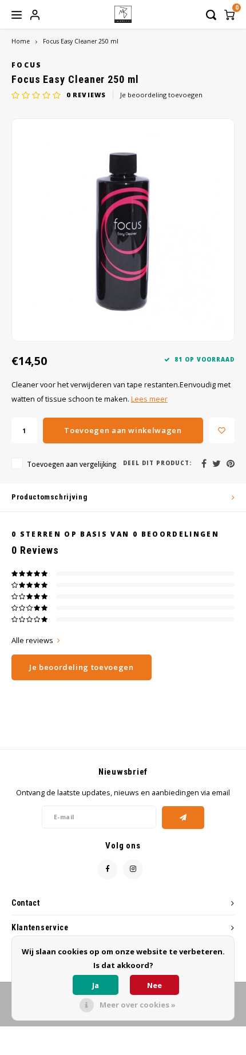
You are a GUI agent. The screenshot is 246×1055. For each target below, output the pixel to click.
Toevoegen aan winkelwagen (122, 430)
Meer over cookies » (138, 1005)
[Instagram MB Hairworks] (133, 869)
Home (20, 41)
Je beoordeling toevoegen (161, 94)
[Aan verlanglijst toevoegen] (222, 430)
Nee (154, 985)
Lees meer (149, 399)
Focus (26, 64)
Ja (95, 985)
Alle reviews (32, 640)
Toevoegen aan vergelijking (71, 464)
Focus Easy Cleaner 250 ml (80, 41)
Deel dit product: (157, 463)
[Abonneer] (183, 817)
